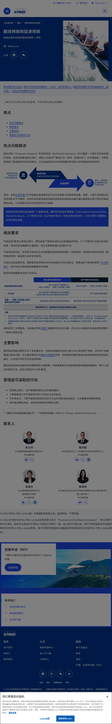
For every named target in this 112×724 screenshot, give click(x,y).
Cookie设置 (45, 718)
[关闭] (107, 696)
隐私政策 (12, 713)
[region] (56, 708)
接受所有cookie (65, 718)
